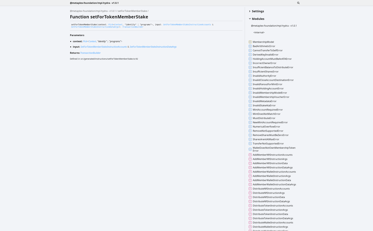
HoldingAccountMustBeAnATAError (272, 58)
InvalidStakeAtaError (264, 105)
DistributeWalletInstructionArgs (270, 226)
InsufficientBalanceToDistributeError (273, 67)
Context (118, 24)
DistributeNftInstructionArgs (269, 192)
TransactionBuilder (132, 27)
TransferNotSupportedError (268, 143)
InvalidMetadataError (265, 101)
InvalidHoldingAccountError (268, 88)
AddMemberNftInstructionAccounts (273, 154)
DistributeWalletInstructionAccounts (273, 222)
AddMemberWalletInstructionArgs (272, 175)
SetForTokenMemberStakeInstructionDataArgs (95, 27)
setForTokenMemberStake (132, 11)
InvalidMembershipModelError (270, 92)
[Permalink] (146, 27)
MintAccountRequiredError (268, 109)
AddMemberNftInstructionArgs (270, 159)
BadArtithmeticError (264, 46)
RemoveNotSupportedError (268, 130)
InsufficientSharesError (266, 71)
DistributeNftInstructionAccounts (271, 188)
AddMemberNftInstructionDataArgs (273, 167)
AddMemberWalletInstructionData (272, 180)
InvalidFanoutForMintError (267, 84)
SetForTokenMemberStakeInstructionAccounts (187, 24)
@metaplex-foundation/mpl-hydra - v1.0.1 (94, 3)
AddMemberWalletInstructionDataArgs (274, 184)
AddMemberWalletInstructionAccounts (274, 171)
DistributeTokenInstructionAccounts (273, 205)
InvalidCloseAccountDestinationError (273, 80)
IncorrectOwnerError (264, 63)
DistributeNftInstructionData (269, 197)
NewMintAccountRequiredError (270, 122)
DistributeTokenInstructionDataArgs (273, 218)
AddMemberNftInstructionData (270, 163)
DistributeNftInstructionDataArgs (271, 201)
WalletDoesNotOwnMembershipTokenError (274, 149)
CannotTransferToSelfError (268, 50)
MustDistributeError (264, 118)
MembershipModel (263, 41)
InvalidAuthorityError (264, 75)
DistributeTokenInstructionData (270, 214)
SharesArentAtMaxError (266, 139)
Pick (110, 24)
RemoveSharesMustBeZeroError (271, 135)
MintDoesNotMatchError (266, 113)
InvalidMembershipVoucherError (271, 96)
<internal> (259, 32)
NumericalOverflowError (266, 126)
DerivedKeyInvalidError (265, 54)
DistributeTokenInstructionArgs (270, 209)
